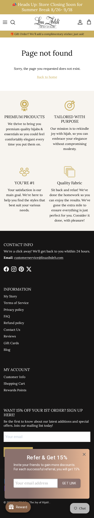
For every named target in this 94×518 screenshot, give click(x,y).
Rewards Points (15, 390)
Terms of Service (16, 303)
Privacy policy (14, 310)
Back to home (47, 77)
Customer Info (14, 377)
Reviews (10, 336)
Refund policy (14, 323)
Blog (7, 350)
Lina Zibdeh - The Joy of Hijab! (31, 502)
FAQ (7, 316)
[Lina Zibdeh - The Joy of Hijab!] (47, 22)
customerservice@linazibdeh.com (38, 258)
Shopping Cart (14, 383)
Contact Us (12, 330)
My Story (10, 296)
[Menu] (5, 22)
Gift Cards (11, 343)
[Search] (15, 22)
